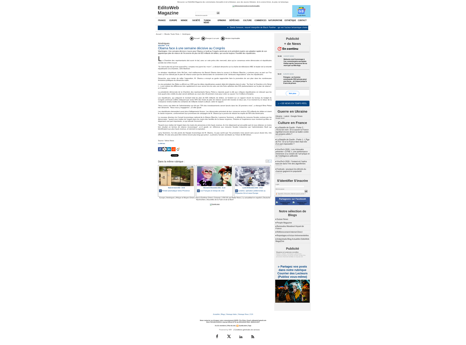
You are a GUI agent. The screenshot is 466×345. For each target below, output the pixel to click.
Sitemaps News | (243, 314)
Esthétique (290, 20)
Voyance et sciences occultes (287, 252)
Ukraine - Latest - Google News (288, 116)
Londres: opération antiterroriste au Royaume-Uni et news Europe (250, 192)
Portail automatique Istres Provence (176, 191)
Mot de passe (279, 189)
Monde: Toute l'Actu (171, 34)
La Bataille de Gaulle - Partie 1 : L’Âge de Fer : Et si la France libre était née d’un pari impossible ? (292, 142)
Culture (247, 20)
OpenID (280, 194)
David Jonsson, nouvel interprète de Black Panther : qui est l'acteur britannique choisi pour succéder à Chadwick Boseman (269, 27)
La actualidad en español (252, 198)
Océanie (217, 198)
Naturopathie (275, 20)
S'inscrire (287, 194)
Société (196, 20)
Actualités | (217, 314)
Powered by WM (225, 330)
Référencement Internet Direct (289, 232)
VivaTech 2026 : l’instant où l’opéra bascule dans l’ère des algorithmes (291, 162)
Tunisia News (207, 21)
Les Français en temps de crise (212, 191)
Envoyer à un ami (212, 38)
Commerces (260, 20)
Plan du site (231, 326)
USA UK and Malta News (231, 198)
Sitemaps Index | (232, 314)
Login (277, 184)
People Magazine (284, 223)
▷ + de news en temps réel (292, 103)
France (162, 20)
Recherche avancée (201, 15)
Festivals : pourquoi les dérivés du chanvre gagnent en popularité (290, 170)
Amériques (186, 34)
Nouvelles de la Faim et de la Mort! (220, 200)
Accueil (159, 34)
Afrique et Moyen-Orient (185, 198)
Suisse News (282, 219)
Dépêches (234, 20)
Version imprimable (232, 38)
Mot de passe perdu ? (298, 194)
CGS (251, 314)
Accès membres (220, 326)
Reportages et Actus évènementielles (293, 235)
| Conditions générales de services (246, 330)
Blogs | (223, 314)
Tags (249, 326)
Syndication (243, 326)
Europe (173, 20)
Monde (184, 20)
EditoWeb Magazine (168, 10)
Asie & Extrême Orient (204, 198)
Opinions (221, 20)
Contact (302, 20)
